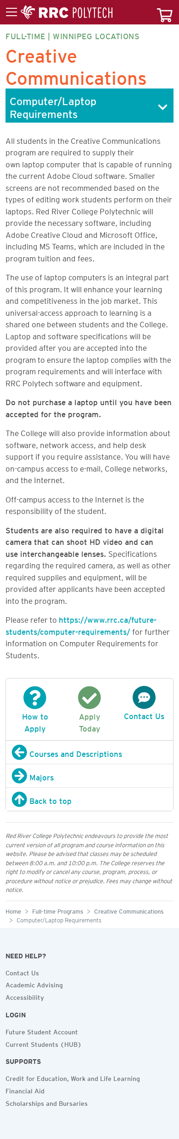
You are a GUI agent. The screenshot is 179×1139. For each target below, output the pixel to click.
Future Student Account (42, 1030)
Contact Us (22, 971)
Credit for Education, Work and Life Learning (73, 1077)
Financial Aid (25, 1089)
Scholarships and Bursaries (47, 1102)
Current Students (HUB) (44, 1043)
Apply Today (89, 721)
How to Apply (35, 721)
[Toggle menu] (59, 12)
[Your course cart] (164, 12)
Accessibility (25, 996)
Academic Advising (34, 983)
